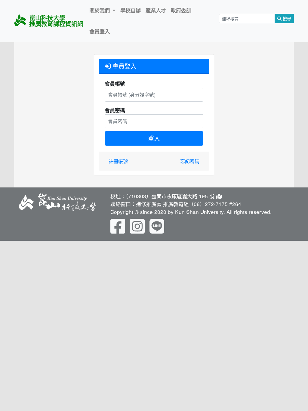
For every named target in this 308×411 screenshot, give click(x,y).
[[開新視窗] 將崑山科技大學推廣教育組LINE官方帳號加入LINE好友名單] (156, 225)
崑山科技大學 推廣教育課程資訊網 (56, 20)
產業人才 (156, 10)
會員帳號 (115, 83)
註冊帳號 (118, 161)
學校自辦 (130, 10)
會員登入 (99, 31)
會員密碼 (115, 110)
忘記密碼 (189, 161)
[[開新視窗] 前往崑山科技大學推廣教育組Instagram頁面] (137, 225)
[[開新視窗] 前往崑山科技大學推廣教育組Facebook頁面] (117, 225)
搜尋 (286, 18)
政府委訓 (181, 10)
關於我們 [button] (100, 10)
